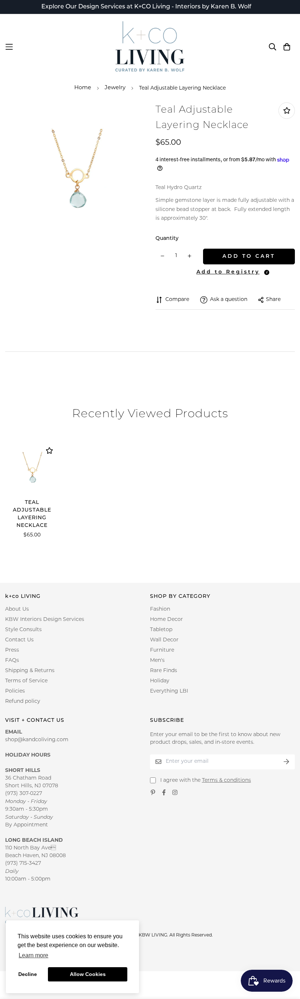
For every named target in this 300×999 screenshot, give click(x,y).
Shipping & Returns (30, 671)
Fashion (160, 609)
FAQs (12, 660)
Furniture (162, 650)
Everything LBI (169, 691)
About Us (17, 609)
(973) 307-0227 (23, 793)
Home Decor (166, 619)
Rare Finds (163, 671)
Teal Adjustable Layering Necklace (32, 514)
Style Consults (23, 630)
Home (82, 88)
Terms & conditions (226, 780)
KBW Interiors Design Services (44, 619)
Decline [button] (27, 974)
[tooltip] (266, 272)
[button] (227, 272)
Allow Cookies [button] (88, 974)
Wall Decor (164, 640)
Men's (157, 660)
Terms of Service (26, 681)
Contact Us (19, 640)
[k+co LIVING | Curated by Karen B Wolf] (150, 46)
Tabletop (161, 630)
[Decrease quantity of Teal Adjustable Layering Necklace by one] (162, 256)
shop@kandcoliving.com (36, 740)
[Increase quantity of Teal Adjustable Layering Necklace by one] (190, 256)
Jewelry (115, 88)
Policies (15, 691)
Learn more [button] (33, 955)
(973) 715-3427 (23, 863)
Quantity (167, 238)
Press (12, 650)
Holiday (159, 681)
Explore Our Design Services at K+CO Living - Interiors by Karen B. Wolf (146, 7)
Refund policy (22, 701)
